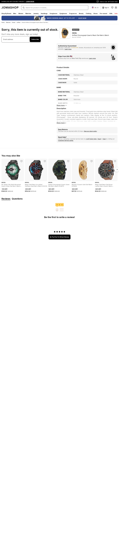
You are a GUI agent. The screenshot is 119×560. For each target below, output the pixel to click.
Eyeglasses (63, 13)
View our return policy (90, 131)
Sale (116, 13)
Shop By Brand (6, 13)
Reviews (5, 199)
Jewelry (36, 13)
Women (20, 13)
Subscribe (35, 39)
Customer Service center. (65, 140)
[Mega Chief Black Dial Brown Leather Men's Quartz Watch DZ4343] (115, 161)
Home (3, 22)
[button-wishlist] (112, 7)
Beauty (81, 13)
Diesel (13, 22)
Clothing (88, 13)
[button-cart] (116, 7)
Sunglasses (53, 13)
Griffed (18, 22)
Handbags (44, 13)
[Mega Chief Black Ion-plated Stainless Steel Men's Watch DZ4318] (45, 161)
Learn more (68, 49)
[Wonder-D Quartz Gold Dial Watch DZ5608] (91, 161)
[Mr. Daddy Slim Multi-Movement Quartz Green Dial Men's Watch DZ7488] (21, 161)
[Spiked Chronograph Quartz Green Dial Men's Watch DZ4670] (68, 161)
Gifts (110, 13)
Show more (61, 123)
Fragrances (73, 13)
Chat (104, 139)
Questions (17, 199)
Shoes (95, 13)
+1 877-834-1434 (91, 139)
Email (99, 139)
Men (14, 13)
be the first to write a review (59, 237)
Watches (28, 13)
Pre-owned (103, 13)
